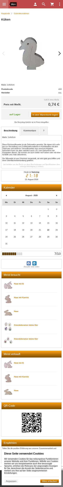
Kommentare (30, 130)
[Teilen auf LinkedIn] (34, 263)
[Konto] (35, 4)
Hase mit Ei (19, 284)
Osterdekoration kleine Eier (26, 325)
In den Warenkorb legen (45, 114)
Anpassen (11, 481)
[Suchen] (43, 4)
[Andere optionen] (59, 4)
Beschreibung (10, 130)
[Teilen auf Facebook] (29, 263)
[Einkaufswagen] (52, 4)
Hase (16, 311)
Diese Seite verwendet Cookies (24, 453)
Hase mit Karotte (21, 297)
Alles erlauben (49, 481)
